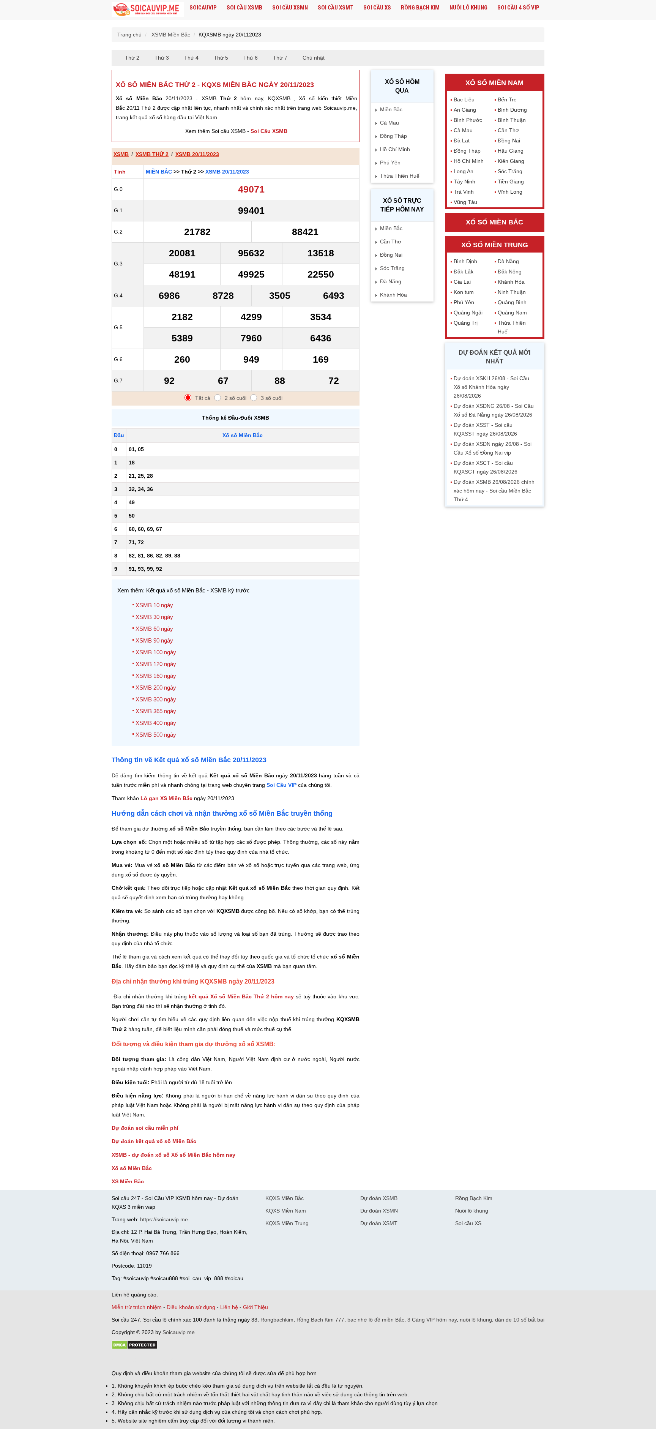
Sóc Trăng (392, 268)
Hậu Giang (511, 151)
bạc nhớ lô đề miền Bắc (375, 1320)
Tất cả (202, 398)
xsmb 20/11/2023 (197, 154)
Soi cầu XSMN (290, 7)
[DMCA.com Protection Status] (135, 1348)
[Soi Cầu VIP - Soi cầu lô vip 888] (148, 10)
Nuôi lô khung (468, 7)
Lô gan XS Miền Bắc (166, 798)
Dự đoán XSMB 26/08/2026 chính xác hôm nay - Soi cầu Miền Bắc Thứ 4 (494, 490)
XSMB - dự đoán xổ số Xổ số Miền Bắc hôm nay (173, 1155)
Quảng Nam (512, 312)
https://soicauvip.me (164, 1219)
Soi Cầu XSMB (269, 131)
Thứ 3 (162, 58)
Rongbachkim (276, 1320)
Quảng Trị (466, 323)
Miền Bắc (159, 172)
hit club (120, 1360)
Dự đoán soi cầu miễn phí (145, 1128)
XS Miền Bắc (128, 1181)
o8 (166, 1360)
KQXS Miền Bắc (284, 1198)
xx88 (204, 1360)
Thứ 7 (280, 58)
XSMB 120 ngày (156, 664)
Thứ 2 (132, 58)
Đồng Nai (391, 255)
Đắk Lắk (463, 271)
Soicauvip (203, 7)
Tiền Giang (511, 181)
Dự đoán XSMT (378, 1223)
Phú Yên (390, 162)
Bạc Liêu (464, 99)
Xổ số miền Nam (494, 83)
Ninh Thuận (512, 292)
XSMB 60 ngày (154, 628)
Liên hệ (229, 1307)
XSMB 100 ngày (156, 652)
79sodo (139, 1360)
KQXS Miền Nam (285, 1211)
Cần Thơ (390, 241)
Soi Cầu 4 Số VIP (518, 7)
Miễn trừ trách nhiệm (137, 1307)
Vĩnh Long (510, 192)
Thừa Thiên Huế (399, 176)
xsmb (121, 154)
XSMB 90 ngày (154, 640)
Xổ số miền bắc (494, 222)
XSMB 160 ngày (156, 676)
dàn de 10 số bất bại (519, 1320)
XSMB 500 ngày (156, 734)
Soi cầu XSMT (335, 7)
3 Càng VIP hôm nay (432, 1320)
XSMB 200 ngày (156, 687)
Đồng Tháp (393, 136)
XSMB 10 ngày (154, 605)
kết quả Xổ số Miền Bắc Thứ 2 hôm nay (241, 996)
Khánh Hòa (393, 295)
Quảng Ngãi (468, 312)
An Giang (465, 110)
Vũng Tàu (465, 202)
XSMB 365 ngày (156, 711)
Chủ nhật (314, 58)
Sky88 (178, 1360)
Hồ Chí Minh (395, 149)
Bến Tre (507, 99)
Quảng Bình (512, 302)
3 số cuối (271, 398)
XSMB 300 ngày (156, 699)
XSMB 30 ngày (154, 617)
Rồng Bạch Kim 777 (320, 1320)
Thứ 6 (250, 58)
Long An (463, 171)
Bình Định (465, 261)
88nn (156, 1360)
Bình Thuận (512, 120)
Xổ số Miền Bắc (132, 1168)
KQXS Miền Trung (287, 1223)
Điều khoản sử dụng (191, 1307)
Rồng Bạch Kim (420, 7)
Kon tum (464, 292)
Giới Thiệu (255, 1307)
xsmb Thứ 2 (152, 154)
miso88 (220, 1360)
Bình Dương (512, 110)
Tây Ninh (464, 181)
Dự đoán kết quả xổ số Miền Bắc (154, 1141)
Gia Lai (462, 282)
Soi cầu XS (377, 7)
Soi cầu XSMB (244, 7)
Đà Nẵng (390, 281)
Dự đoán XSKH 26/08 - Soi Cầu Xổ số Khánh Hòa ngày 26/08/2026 (491, 387)
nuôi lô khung (476, 1320)
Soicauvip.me (178, 1332)
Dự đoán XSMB (378, 1198)
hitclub (238, 1360)
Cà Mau (389, 123)
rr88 (192, 1360)
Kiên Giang (511, 161)
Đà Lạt (462, 140)
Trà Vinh (464, 192)
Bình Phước (468, 120)
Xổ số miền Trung (494, 245)
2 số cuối (235, 398)
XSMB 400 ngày (156, 723)
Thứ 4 (191, 58)
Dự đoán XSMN (379, 1211)
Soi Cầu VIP (281, 785)
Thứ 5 (221, 58)
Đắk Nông (510, 271)
